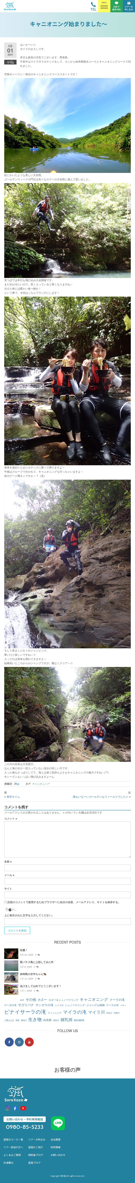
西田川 (56, 1020)
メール (9, 875)
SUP (22, 1000)
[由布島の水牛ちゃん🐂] (11, 977)
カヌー (42, 999)
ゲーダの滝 (10, 1005)
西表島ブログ (35, 1155)
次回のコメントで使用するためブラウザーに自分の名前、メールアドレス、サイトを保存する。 (64, 902)
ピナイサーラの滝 (25, 1011)
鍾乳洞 (66, 1019)
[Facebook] (9, 1042)
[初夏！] (11, 953)
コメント (10, 818)
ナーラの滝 (112, 1005)
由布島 (47, 1020)
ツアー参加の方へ (13, 1147)
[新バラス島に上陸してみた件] (11, 965)
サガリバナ (26, 1005)
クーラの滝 (117, 999)
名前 (8, 861)
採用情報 (55, 1147)
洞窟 (17, 1020)
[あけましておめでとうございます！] (11, 989)
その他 (30, 999)
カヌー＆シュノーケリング (63, 1000)
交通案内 (8, 1162)
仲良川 (109, 1013)
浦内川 (24, 1020)
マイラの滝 (74, 1011)
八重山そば (9, 1020)
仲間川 (117, 1013)
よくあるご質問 (12, 1155)
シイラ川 (59, 1005)
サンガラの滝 (44, 1005)
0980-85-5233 (25, 1127)
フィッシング (54, 1012)
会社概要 (55, 1139)
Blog (16, 783)
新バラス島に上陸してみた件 (37, 962)
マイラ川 (96, 1012)
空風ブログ (34, 1162)
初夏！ (24, 950)
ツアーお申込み (36, 1139)
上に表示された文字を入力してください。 (29, 915)
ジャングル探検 (95, 1005)
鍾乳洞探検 (79, 1020)
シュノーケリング (75, 1005)
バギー (123, 1005)
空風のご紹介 (35, 1147)
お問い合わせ (58, 1155)
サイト (8, 888)
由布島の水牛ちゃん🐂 (33, 974)
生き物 (35, 1019)
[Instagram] (19, 1042)
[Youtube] (29, 1042)
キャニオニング (40, 783)
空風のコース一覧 (13, 1139)
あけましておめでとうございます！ (40, 986)
